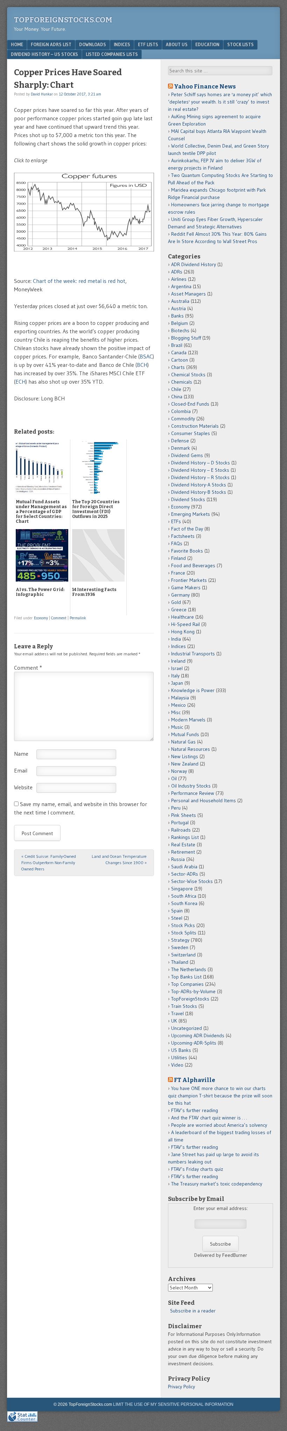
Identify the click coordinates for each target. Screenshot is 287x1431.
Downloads (92, 44)
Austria (178, 308)
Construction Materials (195, 426)
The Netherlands (188, 969)
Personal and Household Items (203, 800)
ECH (20, 381)
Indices (122, 44)
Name (21, 753)
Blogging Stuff (186, 338)
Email (20, 770)
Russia (178, 859)
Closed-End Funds (190, 404)
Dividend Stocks (188, 499)
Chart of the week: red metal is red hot (79, 280)
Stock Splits (183, 933)
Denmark (180, 448)
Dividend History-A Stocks (198, 485)
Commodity (183, 418)
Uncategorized (186, 1028)
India (176, 639)
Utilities (179, 1057)
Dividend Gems (187, 455)
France (178, 573)
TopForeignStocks (190, 999)
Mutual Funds (185, 734)
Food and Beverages (193, 565)
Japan (177, 683)
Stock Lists (240, 44)
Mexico (178, 705)
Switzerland (183, 955)
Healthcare (182, 617)
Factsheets (183, 536)
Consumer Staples (190, 433)
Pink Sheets (183, 815)
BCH (142, 364)
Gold (176, 602)
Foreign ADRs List (51, 44)
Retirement (183, 852)
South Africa (183, 896)
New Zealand (184, 764)
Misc (176, 712)
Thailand (179, 962)
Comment (58, 617)
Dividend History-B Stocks (198, 492)
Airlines (179, 279)
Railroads (181, 830)
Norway (179, 771)
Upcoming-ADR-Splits (193, 1043)
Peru (176, 808)
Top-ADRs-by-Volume (193, 991)
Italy (175, 675)
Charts (178, 367)
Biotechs (180, 330)
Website (23, 787)
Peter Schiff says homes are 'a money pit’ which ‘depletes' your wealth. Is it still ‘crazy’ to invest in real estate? (220, 101)
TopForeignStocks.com (63, 19)
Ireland (178, 661)
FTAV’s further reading (194, 1110)
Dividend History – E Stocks (200, 470)
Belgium (179, 323)
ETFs (176, 521)
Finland (178, 558)
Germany (180, 595)
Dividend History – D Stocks (200, 463)
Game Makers (186, 587)
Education (207, 44)
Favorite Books (187, 551)
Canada (179, 352)
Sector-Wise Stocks (192, 881)
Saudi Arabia (184, 866)
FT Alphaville (194, 1079)
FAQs (176, 543)
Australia (180, 301)
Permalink (78, 617)
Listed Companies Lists (112, 54)
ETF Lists (148, 44)
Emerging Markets (190, 514)
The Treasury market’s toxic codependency (216, 1184)
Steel (176, 918)
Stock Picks (183, 925)
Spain (177, 910)
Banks (177, 316)
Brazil (176, 345)
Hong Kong (183, 631)
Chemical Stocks (188, 374)
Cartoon (179, 360)
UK (174, 1021)
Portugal (180, 822)
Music (177, 727)
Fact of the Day (187, 529)
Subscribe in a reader (193, 1311)
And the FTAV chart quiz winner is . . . (209, 1118)
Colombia (181, 411)
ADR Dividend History (193, 264)
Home (17, 44)
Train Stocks (184, 1006)
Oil (174, 778)
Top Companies (187, 984)
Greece (179, 609)
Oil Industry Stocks (191, 786)
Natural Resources (190, 749)
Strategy (180, 940)
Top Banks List (186, 977)
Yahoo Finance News (205, 86)
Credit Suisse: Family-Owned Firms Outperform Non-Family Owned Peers (48, 862)
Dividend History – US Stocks (44, 54)
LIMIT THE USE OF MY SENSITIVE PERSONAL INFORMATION (173, 1404)
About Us (177, 44)
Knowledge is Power (193, 690)
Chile (176, 389)
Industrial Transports (193, 653)
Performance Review (192, 793)
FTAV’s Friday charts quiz (197, 1169)
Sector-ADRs (184, 874)
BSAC (146, 356)
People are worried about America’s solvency (219, 1125)
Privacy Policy (181, 1386)
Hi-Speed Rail (185, 624)
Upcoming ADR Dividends (197, 1035)
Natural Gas (183, 742)
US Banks (181, 1050)
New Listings (184, 756)
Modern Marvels (188, 720)
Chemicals (181, 382)
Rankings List (185, 837)
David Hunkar (42, 94)
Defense (180, 440)
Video (177, 1065)
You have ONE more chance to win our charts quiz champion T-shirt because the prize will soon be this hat (220, 1095)
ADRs (176, 272)
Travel (177, 1013)
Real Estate (183, 844)
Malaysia (180, 698)
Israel (177, 668)
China (176, 396)
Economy (41, 617)
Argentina (181, 286)
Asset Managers (188, 294)
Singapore (182, 888)
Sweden (179, 947)
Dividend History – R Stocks (200, 477)
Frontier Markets (189, 580)
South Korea (184, 903)
